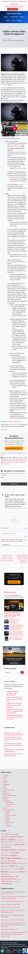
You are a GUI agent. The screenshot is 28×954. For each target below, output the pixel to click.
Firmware (19, 20)
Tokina (7, 820)
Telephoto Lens (6, 881)
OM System (6, 793)
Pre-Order (15, 869)
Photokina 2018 (9, 869)
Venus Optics (9, 822)
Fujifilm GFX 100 (23, 459)
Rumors (8, 20)
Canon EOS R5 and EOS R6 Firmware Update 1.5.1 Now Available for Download (21, 559)
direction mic (18, 168)
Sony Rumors (14, 1)
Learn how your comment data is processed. (14, 540)
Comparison (21, 850)
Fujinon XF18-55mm (15, 145)
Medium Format (12, 861)
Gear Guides (9, 802)
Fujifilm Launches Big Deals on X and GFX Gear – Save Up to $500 (15, 717)
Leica (4, 786)
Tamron (8, 818)
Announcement (16, 836)
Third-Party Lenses (8, 809)
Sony (11, 6)
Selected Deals (10, 592)
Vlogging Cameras (16, 881)
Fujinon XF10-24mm (14, 147)
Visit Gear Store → (14, 582)
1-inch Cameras (5, 834)
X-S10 (4, 85)
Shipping (11, 872)
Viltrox (7, 824)
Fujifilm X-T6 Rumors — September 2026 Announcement (13, 693)
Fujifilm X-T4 (18, 462)
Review (6, 464)
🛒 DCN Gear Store (12, 9)
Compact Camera (9, 850)
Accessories (7, 459)
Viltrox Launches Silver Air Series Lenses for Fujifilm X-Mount (15, 699)
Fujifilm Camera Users (14, 424)
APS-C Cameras (14, 459)
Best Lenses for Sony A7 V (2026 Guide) (12, 920)
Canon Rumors (6, 1)
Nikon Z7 (24, 866)
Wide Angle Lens (7, 883)
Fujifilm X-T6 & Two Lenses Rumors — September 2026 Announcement (15, 711)
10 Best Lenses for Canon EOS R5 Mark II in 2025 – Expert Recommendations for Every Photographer (13, 924)
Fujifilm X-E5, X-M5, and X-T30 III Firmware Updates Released (14, 705)
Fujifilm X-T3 (11, 462)
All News (6, 17)
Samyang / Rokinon (11, 815)
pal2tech (3, 88)
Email (2, 477)
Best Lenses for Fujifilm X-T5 (9, 929)
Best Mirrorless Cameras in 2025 (10, 907)
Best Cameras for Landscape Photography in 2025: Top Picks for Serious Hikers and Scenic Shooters (14, 934)
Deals (13, 20)
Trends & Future (10, 804)
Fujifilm (21, 6)
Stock (18, 879)
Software (16, 872)
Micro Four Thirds (8, 790)
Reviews (22, 17)
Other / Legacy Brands (9, 795)
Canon (6, 6)
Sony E (23, 871)
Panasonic (6, 797)
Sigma (7, 817)
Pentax (5, 799)
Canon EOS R (4, 844)
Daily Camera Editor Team (19, 508)
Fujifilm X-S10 (4, 462)
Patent (3, 869)
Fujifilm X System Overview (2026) (10, 904)
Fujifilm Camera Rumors (14, 421)
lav (25, 168)
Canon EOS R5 (11, 844)
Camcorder (11, 842)
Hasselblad (6, 784)
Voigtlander (9, 826)
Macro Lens (4, 861)
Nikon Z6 (19, 866)
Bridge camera (20, 839)
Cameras (5, 775)
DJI (4, 779)
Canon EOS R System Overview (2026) (12, 896)
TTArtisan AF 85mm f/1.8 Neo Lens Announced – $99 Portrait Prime (13, 739)
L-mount (24, 858)
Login (25, 528)
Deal (10, 852)
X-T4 (23, 83)
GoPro (5, 783)
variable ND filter (16, 177)
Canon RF (20, 844)
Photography (7, 800)
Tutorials (8, 806)
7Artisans (8, 811)
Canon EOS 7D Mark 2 (18, 842)
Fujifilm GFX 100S (5, 460)
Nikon (16, 6)
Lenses (5, 788)
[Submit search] (22, 672)
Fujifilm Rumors (14, 4)
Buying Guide (14, 17)
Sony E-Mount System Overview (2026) (12, 901)
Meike (7, 813)
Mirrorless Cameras (22, 863)
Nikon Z (13, 866)
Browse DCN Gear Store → (14, 448)
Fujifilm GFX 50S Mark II (15, 460)
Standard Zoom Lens (9, 879)
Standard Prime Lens (10, 876)
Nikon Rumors (22, 1)
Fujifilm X (24, 460)
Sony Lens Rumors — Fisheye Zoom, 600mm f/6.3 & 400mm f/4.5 (13, 745)
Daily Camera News (14, 13)
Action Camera (5, 837)
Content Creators (4, 852)
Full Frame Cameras (11, 858)
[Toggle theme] (20, 9)
